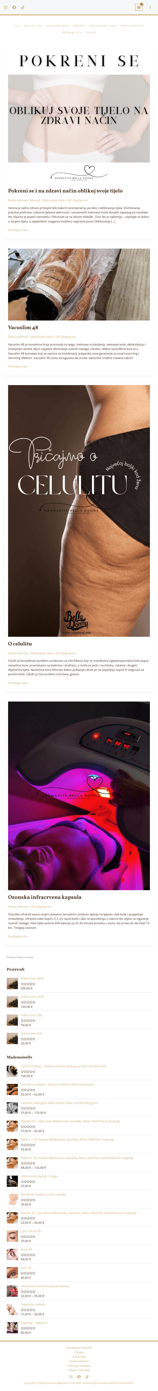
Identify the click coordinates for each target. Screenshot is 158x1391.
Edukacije (79, 1357)
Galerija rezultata (79, 1366)
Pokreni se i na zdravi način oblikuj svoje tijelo (65, 191)
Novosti (35, 200)
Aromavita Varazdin (79, 1347)
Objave (79, 1352)
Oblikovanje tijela (53, 200)
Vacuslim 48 (23, 327)
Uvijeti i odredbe (79, 1370)
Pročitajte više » (18, 230)
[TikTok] (23, 7)
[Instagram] (6, 7)
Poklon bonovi (79, 1361)
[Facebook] (14, 7)
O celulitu (20, 644)
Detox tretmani (18, 200)
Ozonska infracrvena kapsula (45, 897)
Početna (11, 957)
